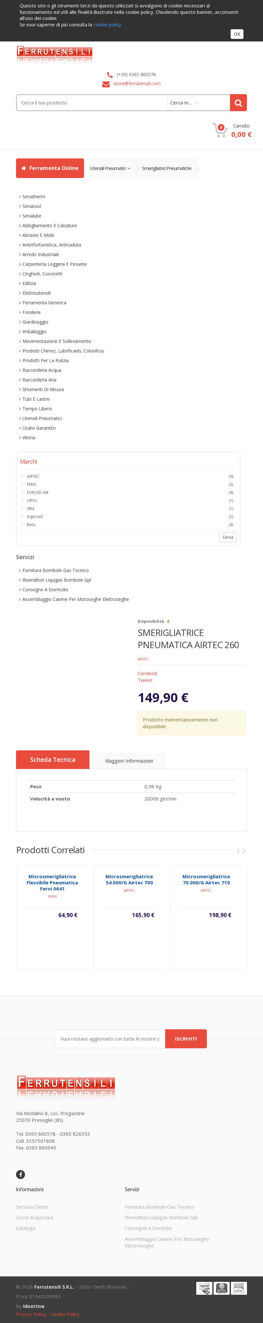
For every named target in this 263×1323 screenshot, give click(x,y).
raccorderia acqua (41, 370)
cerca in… (181, 102)
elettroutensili (36, 293)
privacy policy (31, 1314)
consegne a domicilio (45, 589)
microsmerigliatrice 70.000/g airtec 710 (206, 879)
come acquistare (35, 1217)
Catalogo (26, 1228)
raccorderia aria (39, 380)
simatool (31, 206)
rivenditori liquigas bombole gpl (56, 580)
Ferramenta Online (53, 168)
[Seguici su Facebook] (20, 1174)
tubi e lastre (36, 399)
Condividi (147, 673)
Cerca (228, 537)
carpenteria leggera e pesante (54, 264)
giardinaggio (35, 322)
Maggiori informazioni (129, 760)
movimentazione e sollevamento (56, 341)
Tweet (145, 680)
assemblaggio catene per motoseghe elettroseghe (75, 599)
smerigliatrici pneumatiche (166, 168)
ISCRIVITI (186, 1038)
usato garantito (39, 428)
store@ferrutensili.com (137, 83)
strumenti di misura (43, 389)
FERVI (52, 896)
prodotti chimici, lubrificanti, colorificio (63, 351)
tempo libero (37, 409)
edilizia (29, 283)
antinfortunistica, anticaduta (51, 245)
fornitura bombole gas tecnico (55, 570)
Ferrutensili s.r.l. (54, 1286)
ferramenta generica (44, 302)
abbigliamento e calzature (49, 225)
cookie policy (65, 1314)
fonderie (31, 312)
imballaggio (34, 331)
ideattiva (33, 1306)
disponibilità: (151, 621)
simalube (31, 216)
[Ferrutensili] (131, 55)
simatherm (33, 196)
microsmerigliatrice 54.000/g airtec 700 (129, 879)
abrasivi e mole (38, 235)
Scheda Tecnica (52, 759)
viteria (28, 437)
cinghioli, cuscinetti (42, 274)
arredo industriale (40, 254)
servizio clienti (32, 1206)
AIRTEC (143, 659)
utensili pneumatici (108, 168)
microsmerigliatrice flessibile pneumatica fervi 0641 (52, 882)
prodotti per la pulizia (45, 360)
